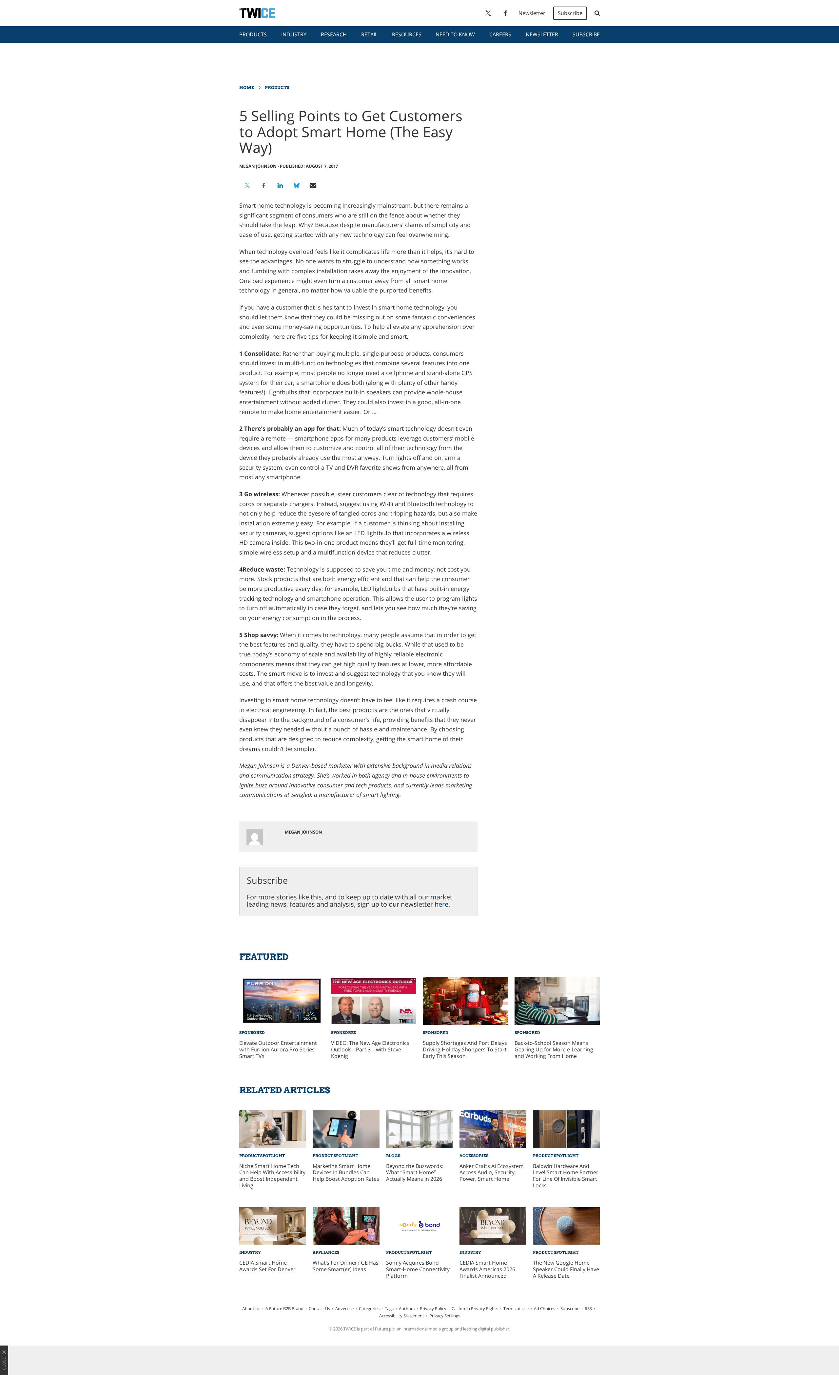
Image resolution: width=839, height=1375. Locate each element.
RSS (588, 1308)
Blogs (393, 1155)
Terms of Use (516, 1308)
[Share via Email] (313, 185)
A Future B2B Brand (284, 1308)
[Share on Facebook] (264, 185)
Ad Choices (544, 1308)
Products (253, 34)
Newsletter (531, 13)
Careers (500, 34)
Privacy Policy (433, 1308)
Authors (407, 1308)
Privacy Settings (444, 1316)
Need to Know (455, 34)
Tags (389, 1308)
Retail (369, 34)
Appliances (326, 1252)
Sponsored (252, 1032)
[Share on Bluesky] (296, 185)
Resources (406, 34)
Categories (369, 1308)
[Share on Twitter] (247, 185)
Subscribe (570, 13)
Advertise (344, 1308)
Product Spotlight (262, 1155)
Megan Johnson (258, 166)
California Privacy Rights (475, 1308)
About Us (251, 1308)
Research (334, 34)
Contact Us (319, 1308)
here (441, 904)
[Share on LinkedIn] (280, 185)
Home (246, 87)
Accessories (473, 1155)
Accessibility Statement (401, 1316)
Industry (293, 34)
